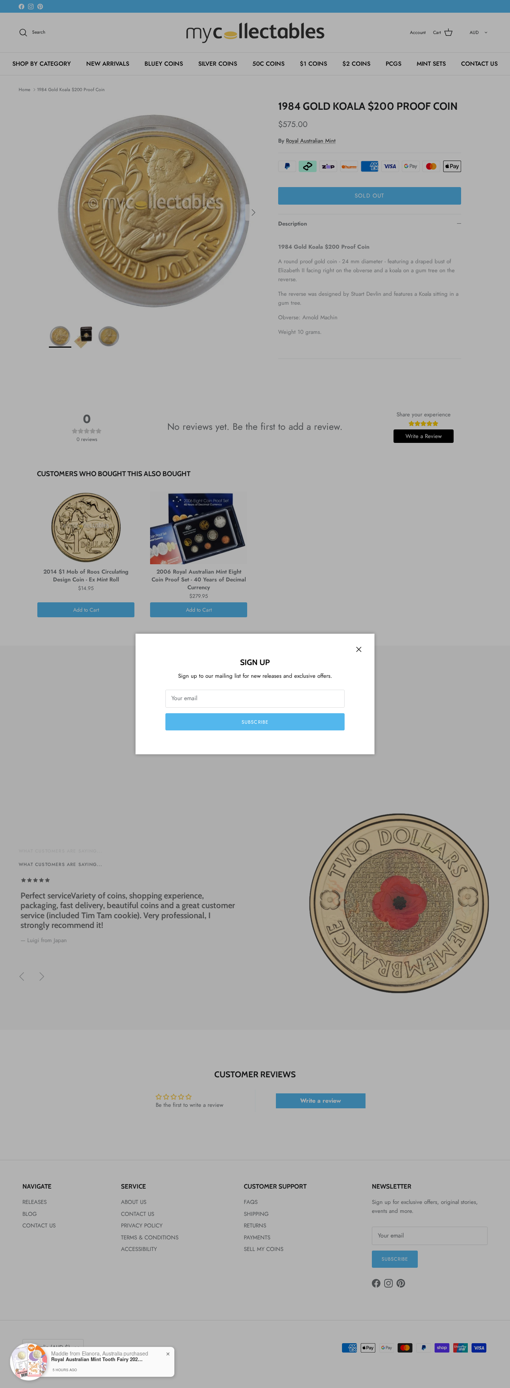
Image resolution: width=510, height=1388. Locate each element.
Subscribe (255, 722)
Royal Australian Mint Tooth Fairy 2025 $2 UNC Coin (97, 1359)
